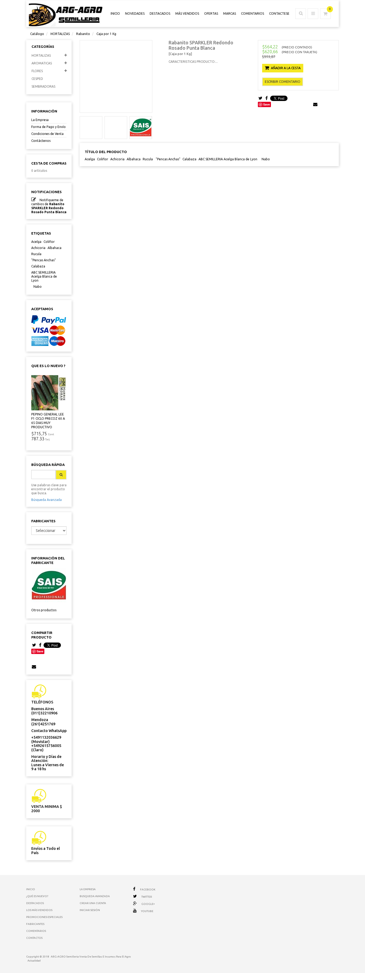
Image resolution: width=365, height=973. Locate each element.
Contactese (279, 13)
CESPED (37, 78)
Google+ (148, 903)
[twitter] (34, 645)
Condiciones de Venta (47, 133)
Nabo (37, 286)
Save (40, 651)
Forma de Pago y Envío (48, 127)
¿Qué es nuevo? (37, 896)
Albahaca (54, 248)
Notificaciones (46, 192)
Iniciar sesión (90, 910)
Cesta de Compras (49, 163)
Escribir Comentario (282, 81)
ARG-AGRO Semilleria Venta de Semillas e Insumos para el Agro (91, 956)
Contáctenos (41, 140)
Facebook (147, 889)
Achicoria (38, 248)
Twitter (146, 896)
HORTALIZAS (60, 34)
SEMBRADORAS (43, 86)
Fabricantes (43, 521)
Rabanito (83, 34)
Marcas (229, 13)
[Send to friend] (34, 667)
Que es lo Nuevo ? (48, 366)
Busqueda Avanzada (95, 896)
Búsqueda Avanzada (46, 499)
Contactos (34, 937)
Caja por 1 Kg (106, 34)
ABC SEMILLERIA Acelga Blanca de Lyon (44, 276)
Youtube (147, 911)
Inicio (30, 889)
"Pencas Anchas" (43, 260)
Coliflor (49, 241)
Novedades (135, 13)
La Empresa (40, 120)
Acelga (36, 241)
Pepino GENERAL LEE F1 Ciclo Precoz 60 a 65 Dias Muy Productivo (48, 420)
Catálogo (37, 34)
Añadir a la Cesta (286, 68)
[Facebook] (40, 645)
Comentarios (252, 13)
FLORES (37, 71)
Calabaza (38, 266)
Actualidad (34, 960)
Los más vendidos (39, 910)
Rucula (36, 254)
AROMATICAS (42, 63)
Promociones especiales (44, 917)
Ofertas (211, 13)
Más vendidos (187, 13)
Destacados (160, 13)
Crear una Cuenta (93, 903)
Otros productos (43, 610)
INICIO (115, 13)
